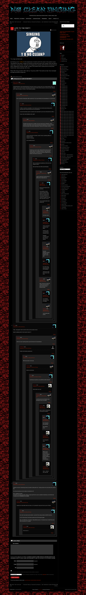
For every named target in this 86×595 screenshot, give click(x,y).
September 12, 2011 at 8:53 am (46, 223)
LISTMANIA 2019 (64, 96)
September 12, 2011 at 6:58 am (32, 132)
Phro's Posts (63, 139)
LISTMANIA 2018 (64, 95)
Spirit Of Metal (63, 199)
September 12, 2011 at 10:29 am (46, 311)
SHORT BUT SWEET (65, 150)
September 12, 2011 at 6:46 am (29, 120)
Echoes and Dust (64, 184)
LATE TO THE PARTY (22, 28)
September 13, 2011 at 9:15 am (25, 512)
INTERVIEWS (28, 18)
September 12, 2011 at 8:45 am (42, 407)
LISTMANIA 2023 (64, 102)
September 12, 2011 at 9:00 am (46, 437)
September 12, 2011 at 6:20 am (22, 95)
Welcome (63, 163)
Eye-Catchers (63, 77)
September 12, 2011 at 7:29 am (35, 376)
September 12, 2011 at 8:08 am (42, 185)
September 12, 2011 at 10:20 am (46, 296)
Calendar (63, 72)
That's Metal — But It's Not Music (67, 154)
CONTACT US (56, 18)
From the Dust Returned (65, 186)
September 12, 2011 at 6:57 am (29, 357)
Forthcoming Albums (65, 78)
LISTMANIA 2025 (64, 105)
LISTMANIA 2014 (64, 89)
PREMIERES (44, 18)
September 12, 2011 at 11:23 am (46, 468)
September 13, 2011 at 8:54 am (19, 484)
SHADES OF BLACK (65, 148)
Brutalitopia (63, 178)
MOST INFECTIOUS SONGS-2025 (67, 135)
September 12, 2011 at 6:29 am (25, 105)
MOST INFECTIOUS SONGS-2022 (67, 130)
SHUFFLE (63, 151)
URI (15, 567)
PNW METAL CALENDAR (19, 18)
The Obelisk (63, 201)
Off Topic (62, 138)
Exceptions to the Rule (65, 75)
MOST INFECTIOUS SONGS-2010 (67, 112)
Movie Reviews (64, 136)
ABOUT (50, 18)
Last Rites (63, 192)
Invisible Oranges (64, 189)
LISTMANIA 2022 (64, 101)
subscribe (44, 574)
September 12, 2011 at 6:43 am (22, 338)
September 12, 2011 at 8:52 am (46, 420)
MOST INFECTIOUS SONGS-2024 (67, 133)
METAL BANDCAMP (65, 193)
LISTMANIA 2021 (64, 99)
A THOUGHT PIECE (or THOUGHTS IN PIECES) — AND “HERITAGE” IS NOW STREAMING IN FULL (40, 23)
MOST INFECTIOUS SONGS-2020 (67, 127)
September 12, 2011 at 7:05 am (35, 146)
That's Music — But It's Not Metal (67, 156)
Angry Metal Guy (64, 174)
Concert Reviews (64, 74)
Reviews (62, 144)
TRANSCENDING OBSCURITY (67, 205)
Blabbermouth (64, 177)
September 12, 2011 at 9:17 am (46, 264)
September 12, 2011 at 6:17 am (19, 83)
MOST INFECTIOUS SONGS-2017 (67, 123)
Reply (54, 91)
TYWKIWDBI (63, 207)
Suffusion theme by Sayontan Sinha (70, 589)
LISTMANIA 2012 (64, 86)
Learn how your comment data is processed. (33, 580)
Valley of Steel (64, 208)
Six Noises (63, 198)
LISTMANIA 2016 (64, 92)
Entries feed (63, 58)
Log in (62, 56)
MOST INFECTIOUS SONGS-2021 (67, 129)
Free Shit (62, 80)
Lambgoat (63, 190)
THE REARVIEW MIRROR (66, 157)
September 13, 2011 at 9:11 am (22, 502)
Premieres (63, 141)
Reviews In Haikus (64, 145)
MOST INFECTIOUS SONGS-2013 (67, 117)
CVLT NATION (64, 180)
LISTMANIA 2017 (64, 93)
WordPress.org (64, 61)
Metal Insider (63, 195)
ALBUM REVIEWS (36, 18)
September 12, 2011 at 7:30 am (38, 160)
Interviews (63, 81)
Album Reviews (64, 68)
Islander (17, 76)
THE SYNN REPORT (65, 159)
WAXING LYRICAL (64, 162)
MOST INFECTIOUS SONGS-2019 (67, 126)
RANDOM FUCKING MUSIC (66, 142)
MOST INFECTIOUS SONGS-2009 (67, 111)
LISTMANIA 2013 (64, 87)
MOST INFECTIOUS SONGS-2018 (67, 124)
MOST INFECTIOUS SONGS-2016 (67, 121)
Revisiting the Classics (65, 147)
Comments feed (64, 59)
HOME (11, 18)
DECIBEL (63, 183)
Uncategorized (64, 160)
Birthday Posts (63, 71)
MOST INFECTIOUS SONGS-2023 (67, 132)
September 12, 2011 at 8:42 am (46, 212)
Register (62, 55)
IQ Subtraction (63, 83)
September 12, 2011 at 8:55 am (46, 248)
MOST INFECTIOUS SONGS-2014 (67, 118)
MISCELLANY (63, 108)
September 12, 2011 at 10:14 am (43, 281)
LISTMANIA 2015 (64, 90)
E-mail (15, 564)
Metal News (63, 107)
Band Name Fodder (64, 69)
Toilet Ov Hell (63, 204)
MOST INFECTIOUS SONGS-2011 (67, 114)
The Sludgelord (64, 202)
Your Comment (15, 543)
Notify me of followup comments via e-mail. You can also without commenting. (38, 574)
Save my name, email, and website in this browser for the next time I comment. (24, 572)
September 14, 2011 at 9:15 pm (29, 527)
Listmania (63, 84)
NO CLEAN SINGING (17, 589)
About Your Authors (64, 66)
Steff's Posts (63, 153)
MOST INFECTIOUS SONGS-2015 (67, 120)
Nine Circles (63, 196)
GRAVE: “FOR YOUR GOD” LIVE (15, 23)
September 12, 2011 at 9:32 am (46, 449)
